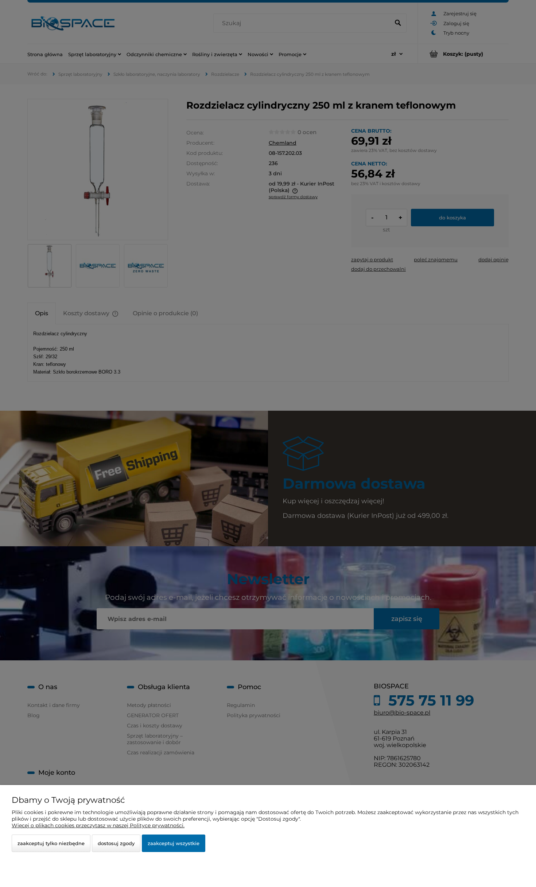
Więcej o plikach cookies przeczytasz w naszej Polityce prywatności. (98, 825)
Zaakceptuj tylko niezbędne (51, 843)
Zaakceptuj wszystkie (173, 843)
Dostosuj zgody (116, 843)
